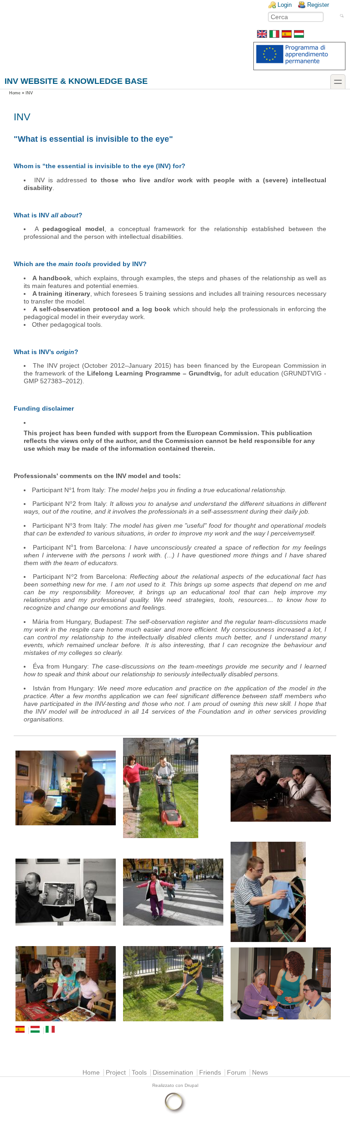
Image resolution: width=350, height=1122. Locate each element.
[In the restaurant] (283, 788)
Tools (139, 1072)
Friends (210, 1072)
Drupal (191, 1085)
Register (318, 4)
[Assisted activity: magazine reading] (67, 892)
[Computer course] (67, 788)
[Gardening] (175, 983)
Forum (236, 1072)
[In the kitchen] (283, 983)
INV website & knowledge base (76, 81)
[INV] (262, 35)
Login (285, 4)
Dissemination (173, 1072)
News (260, 1072)
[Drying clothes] (283, 892)
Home (15, 93)
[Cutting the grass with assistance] (175, 788)
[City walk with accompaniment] (175, 892)
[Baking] (67, 983)
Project (116, 1072)
